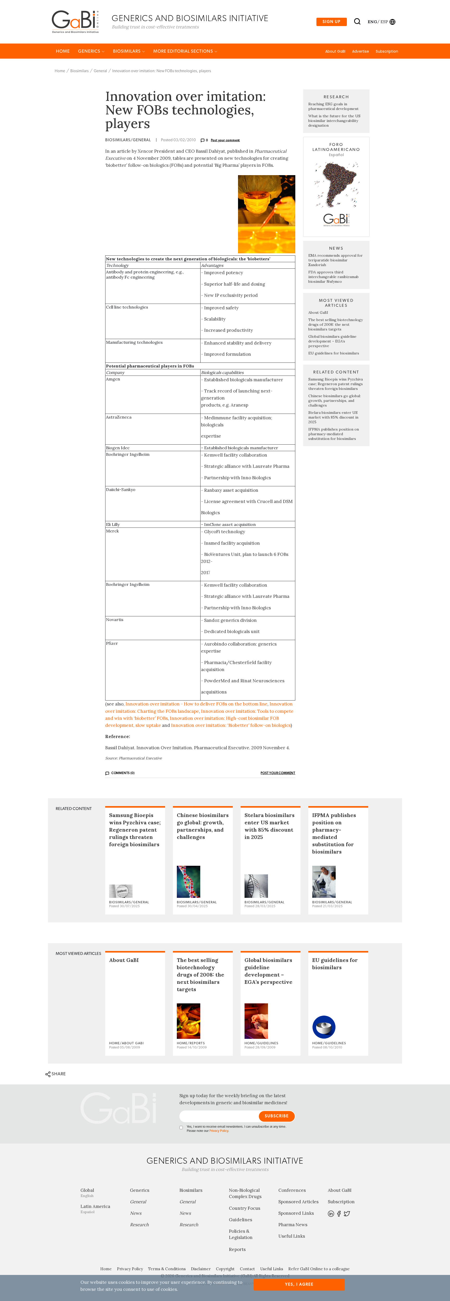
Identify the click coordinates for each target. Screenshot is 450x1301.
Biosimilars (127, 51)
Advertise (360, 51)
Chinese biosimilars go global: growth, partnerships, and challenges (334, 401)
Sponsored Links (296, 1213)
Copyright (225, 1268)
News (135, 1213)
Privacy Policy (218, 1131)
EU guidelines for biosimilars (333, 353)
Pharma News (292, 1225)
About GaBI (335, 51)
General (100, 71)
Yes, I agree (299, 1284)
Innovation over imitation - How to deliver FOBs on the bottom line (196, 704)
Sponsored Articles (298, 1202)
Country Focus (244, 1208)
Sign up (332, 22)
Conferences (292, 1190)
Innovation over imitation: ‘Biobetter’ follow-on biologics (231, 725)
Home (63, 51)
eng (372, 21)
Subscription (387, 51)
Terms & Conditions (167, 1268)
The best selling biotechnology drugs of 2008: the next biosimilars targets (335, 324)
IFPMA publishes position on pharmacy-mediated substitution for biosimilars (333, 434)
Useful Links (291, 1236)
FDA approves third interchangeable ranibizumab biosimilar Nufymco (333, 277)
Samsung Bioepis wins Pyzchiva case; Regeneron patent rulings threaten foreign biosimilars (335, 384)
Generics (89, 51)
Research (139, 1225)
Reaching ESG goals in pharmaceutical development (333, 106)
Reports (237, 1249)
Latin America (95, 1209)
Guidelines (240, 1220)
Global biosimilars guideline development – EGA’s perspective (332, 341)
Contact (247, 1268)
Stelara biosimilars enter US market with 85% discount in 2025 (333, 417)
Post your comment (225, 140)
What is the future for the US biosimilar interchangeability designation (334, 121)
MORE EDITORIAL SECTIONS (183, 51)
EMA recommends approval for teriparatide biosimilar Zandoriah (335, 260)
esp (384, 21)
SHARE (58, 1074)
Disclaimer (201, 1268)
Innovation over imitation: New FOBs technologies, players (161, 71)
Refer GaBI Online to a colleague (319, 1268)
